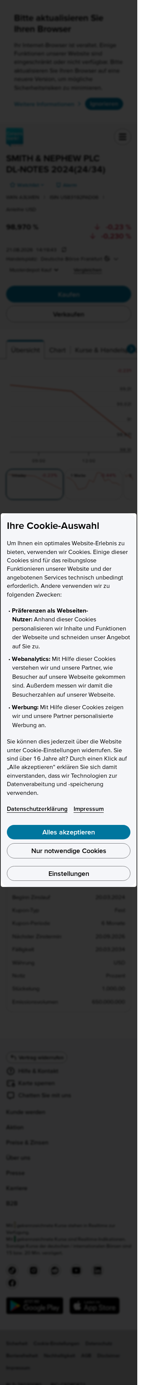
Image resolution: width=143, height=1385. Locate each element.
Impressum (89, 808)
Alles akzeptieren (68, 832)
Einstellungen (68, 873)
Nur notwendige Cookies (68, 851)
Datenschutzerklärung (37, 808)
